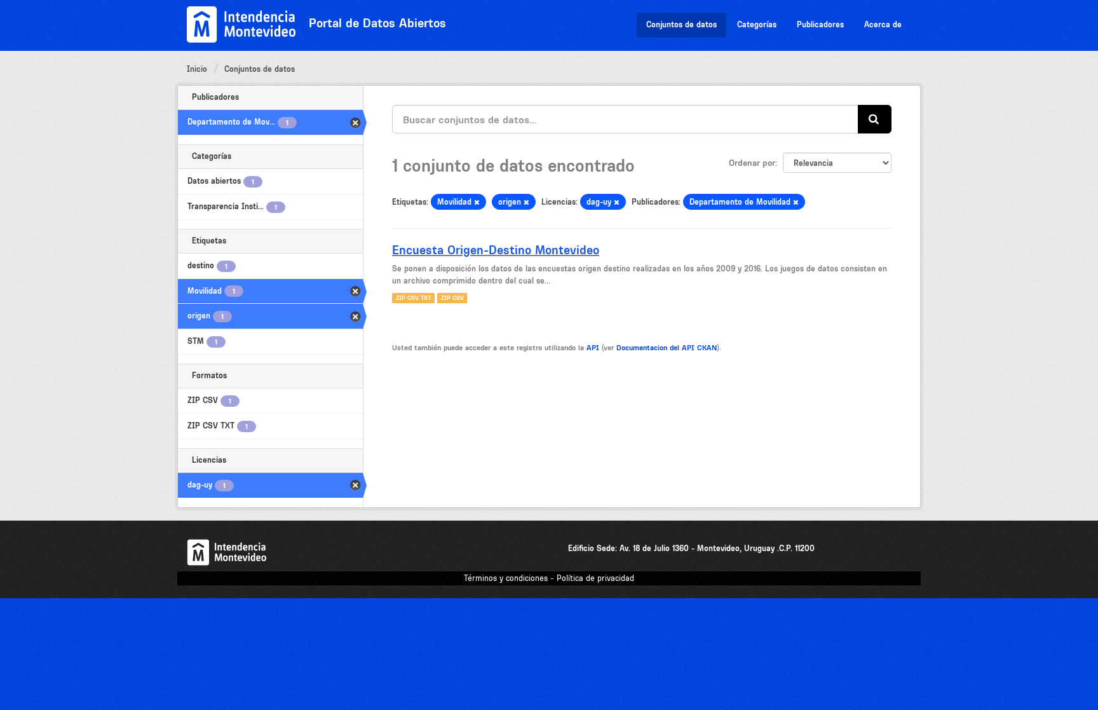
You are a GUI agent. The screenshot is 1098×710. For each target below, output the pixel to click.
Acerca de (883, 24)
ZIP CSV (452, 297)
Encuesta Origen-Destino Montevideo (495, 249)
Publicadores (820, 24)
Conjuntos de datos (681, 24)
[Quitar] (477, 202)
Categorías (756, 24)
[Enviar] (874, 119)
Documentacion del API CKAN (666, 347)
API (592, 347)
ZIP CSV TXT (413, 297)
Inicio (197, 69)
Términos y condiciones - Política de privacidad (549, 578)
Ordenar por (752, 163)
